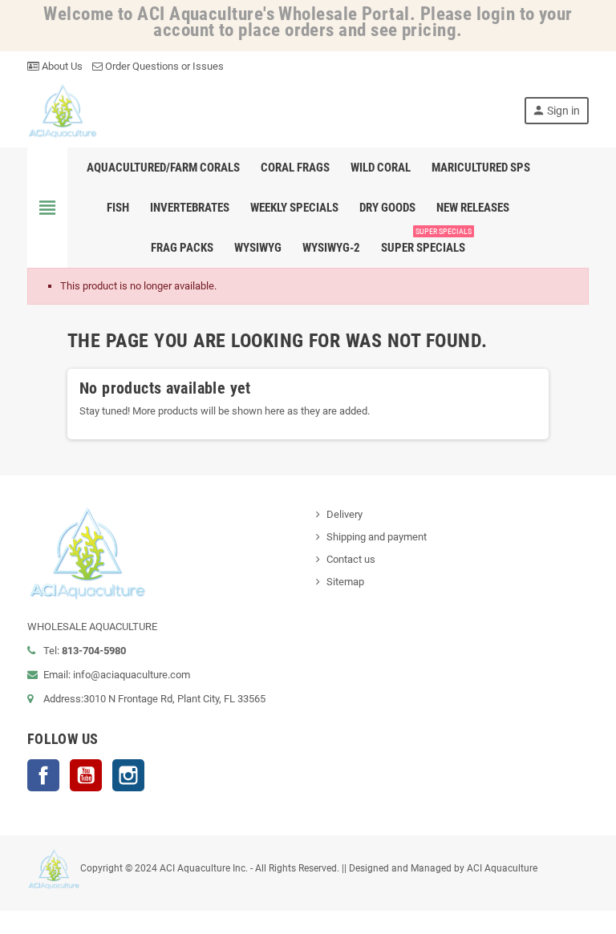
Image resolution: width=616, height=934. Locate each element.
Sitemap (345, 582)
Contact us (350, 559)
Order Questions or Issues (163, 66)
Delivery (344, 514)
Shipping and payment (376, 537)
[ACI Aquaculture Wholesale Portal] (62, 110)
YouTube (86, 775)
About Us (61, 66)
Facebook (43, 775)
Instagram (128, 775)
